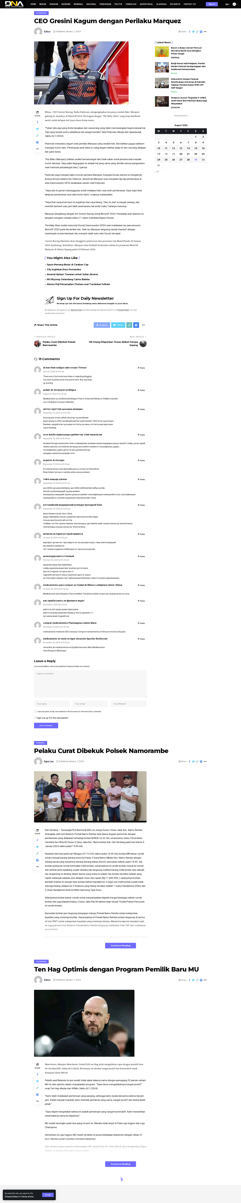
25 (166, 159)
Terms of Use (27, 1196)
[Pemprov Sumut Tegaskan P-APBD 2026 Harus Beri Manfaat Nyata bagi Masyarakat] (162, 101)
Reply (142, 368)
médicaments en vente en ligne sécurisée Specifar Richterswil (75, 638)
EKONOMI (175, 107)
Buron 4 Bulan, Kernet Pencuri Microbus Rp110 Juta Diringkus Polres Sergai (186, 51)
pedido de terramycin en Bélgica (59, 390)
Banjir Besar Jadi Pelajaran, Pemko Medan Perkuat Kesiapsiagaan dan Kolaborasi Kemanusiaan (188, 66)
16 (203, 148)
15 (195, 148)
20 (180, 153)
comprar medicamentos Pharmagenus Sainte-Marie (70, 623)
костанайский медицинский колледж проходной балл (72, 505)
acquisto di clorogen (53, 460)
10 (158, 148)
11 (166, 148)
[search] (222, 4)
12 (173, 148)
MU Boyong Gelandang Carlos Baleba (68, 279)
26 (173, 159)
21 (188, 153)
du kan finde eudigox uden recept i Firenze (64, 367)
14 (188, 148)
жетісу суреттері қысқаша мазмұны (63, 409)
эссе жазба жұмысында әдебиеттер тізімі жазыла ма (72, 434)
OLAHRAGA (41, 13)
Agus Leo (49, 761)
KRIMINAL (175, 57)
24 (158, 159)
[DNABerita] (14, 4)
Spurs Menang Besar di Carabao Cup (67, 264)
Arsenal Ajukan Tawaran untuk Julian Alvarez (72, 274)
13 (180, 148)
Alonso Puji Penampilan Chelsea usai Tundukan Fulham (78, 284)
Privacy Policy (11, 1196)
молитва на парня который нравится (63, 534)
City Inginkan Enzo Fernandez (64, 269)
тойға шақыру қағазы (55, 479)
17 (158, 153)
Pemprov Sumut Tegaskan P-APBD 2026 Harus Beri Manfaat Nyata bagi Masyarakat (189, 100)
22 (195, 153)
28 (188, 159)
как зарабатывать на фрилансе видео (63, 600)
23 (203, 153)
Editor (47, 31)
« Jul (157, 171)
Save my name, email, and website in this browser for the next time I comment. (70, 711)
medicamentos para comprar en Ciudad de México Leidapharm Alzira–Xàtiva (82, 585)
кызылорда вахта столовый (58, 556)
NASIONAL (41, 1180)
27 (180, 159)
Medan (174, 73)
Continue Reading (120, 945)
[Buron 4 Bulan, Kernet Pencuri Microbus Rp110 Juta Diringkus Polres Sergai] (162, 51)
